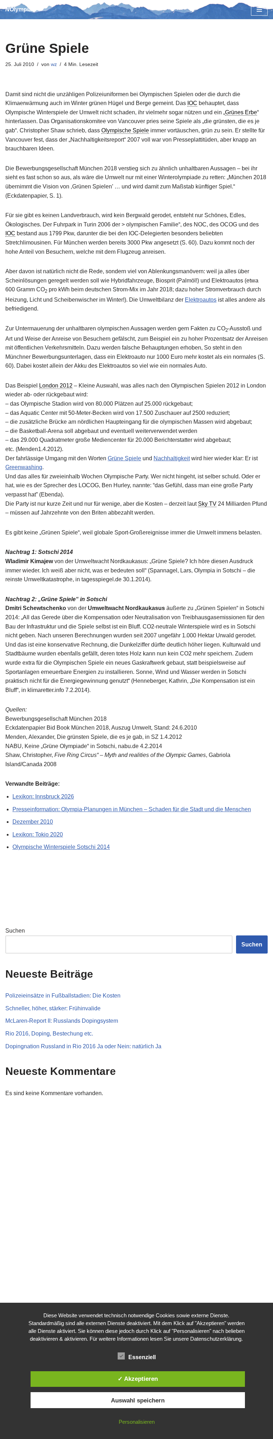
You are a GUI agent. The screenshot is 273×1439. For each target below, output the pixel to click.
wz (54, 64)
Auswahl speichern (138, 1400)
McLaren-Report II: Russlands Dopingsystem (61, 1021)
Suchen (15, 931)
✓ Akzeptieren (138, 1378)
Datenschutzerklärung (215, 1339)
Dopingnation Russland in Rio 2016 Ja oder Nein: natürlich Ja (83, 1046)
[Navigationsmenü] (259, 10)
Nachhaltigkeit (172, 458)
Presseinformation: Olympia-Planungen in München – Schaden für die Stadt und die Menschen (131, 809)
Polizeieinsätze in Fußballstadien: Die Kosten (63, 996)
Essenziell (142, 1357)
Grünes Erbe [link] (241, 112)
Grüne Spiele (124, 458)
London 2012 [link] (56, 386)
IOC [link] (192, 103)
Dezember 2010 (32, 822)
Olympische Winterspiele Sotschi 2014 (61, 847)
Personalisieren (137, 1422)
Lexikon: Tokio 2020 (37, 834)
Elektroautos (200, 300)
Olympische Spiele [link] (125, 130)
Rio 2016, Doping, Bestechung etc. (49, 1034)
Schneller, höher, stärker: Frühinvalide (53, 1008)
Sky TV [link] (207, 504)
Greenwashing (23, 467)
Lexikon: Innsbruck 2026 (43, 796)
